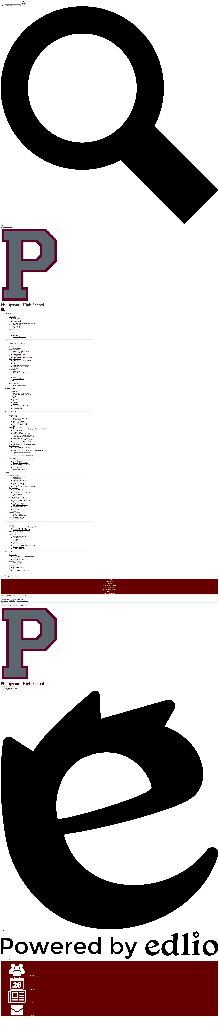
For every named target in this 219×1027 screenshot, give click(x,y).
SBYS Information (18, 467)
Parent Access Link (18, 449)
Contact (32, 1015)
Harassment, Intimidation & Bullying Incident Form (27, 527)
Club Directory (13, 391)
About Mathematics (18, 371)
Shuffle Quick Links (9, 576)
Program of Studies (18, 489)
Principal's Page (17, 320)
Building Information (15, 324)
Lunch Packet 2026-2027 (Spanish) (22, 441)
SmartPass (15, 416)
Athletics (109, 591)
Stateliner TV (13, 555)
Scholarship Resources (19, 506)
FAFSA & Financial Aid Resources (22, 500)
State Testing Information (19, 480)
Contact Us (12, 332)
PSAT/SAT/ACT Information (21, 503)
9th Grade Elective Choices (20, 515)
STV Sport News (17, 564)
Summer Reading (17, 461)
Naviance (15, 502)
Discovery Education (18, 421)
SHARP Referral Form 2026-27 (21, 530)
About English (17, 348)
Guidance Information (19, 477)
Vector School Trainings (19, 544)
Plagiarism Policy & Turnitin (20, 366)
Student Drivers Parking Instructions (22, 435)
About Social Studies (18, 379)
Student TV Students (18, 559)
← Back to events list (7, 605)
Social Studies (13, 377)
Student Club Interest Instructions (22, 394)
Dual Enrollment (17, 494)
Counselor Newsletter (18, 483)
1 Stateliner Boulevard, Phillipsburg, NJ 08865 (13, 686)
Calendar (109, 580)
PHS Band (15, 404)
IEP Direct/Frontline (18, 539)
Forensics (15, 399)
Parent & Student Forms (15, 427)
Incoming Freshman (14, 512)
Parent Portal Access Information (21, 447)
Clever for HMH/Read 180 (20, 424)
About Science (17, 376)
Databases (15, 362)
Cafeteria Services (109, 587)
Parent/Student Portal (109, 585)
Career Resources (17, 508)
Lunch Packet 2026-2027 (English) (22, 439)
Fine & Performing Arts (15, 349)
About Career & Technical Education (23, 345)
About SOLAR (17, 382)
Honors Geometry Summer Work (22, 464)
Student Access (17, 419)
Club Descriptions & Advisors (21, 393)
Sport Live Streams (18, 562)
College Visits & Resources (20, 505)
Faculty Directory (17, 321)
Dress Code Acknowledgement (21, 452)
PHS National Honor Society (20, 405)
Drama (14, 397)
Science (11, 374)
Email (14, 334)
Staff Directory (34, 976)
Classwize (15, 540)
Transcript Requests (18, 518)
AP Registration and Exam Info (21, 492)
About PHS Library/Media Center (22, 360)
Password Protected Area (16, 531)
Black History (16, 368)
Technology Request (18, 547)
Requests (11, 569)
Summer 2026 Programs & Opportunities (24, 486)
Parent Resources (14, 446)
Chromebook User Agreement (21, 438)
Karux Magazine (13, 565)
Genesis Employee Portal (19, 536)
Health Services (13, 329)
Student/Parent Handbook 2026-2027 (23, 455)
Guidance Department (15, 475)
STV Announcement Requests (21, 570)
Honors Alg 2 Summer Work (20, 463)
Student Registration (109, 589)
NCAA (15, 495)
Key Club (15, 402)
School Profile (16, 318)
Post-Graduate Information (16, 517)
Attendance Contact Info (19, 337)
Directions (15, 335)
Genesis (109, 583)
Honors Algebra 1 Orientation (21, 372)
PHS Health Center (18, 330)
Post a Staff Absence (18, 537)
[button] (8, 313)
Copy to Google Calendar (8, 601)
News (31, 1002)
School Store (16, 327)
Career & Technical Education (17, 343)
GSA (14, 401)
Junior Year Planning (18, 509)
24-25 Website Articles (19, 567)
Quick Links (12, 534)
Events (2, 602)
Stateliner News (17, 558)
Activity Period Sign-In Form (20, 418)
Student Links (13, 415)
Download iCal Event (22, 601)
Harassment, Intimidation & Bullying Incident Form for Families (30, 429)
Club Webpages (13, 396)
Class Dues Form (17, 430)
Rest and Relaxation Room (20, 469)
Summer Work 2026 (14, 458)
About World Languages (19, 385)
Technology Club (17, 408)
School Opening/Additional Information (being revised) (28, 450)
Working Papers (17, 432)
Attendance (16, 456)
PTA (14, 453)
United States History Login (20, 423)
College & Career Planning (16, 497)
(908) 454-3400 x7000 (11, 688)
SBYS (11, 466)
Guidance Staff (17, 478)
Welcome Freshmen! (18, 514)
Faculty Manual (17, 533)
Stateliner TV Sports (14, 561)
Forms (11, 525)
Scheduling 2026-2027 (19, 491)
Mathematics (12, 369)
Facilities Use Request (19, 548)
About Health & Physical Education (22, 357)
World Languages (14, 383)
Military (15, 511)
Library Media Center (15, 359)
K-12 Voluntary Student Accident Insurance (24, 444)
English (11, 346)
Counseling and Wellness (19, 485)
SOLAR (11, 380)
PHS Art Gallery (17, 352)
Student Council (17, 407)
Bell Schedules (17, 326)
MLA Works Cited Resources (21, 365)
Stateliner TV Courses (19, 354)
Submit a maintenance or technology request (25, 545)
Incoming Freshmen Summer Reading (23, 460)
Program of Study (14, 488)
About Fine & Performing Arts (21, 351)
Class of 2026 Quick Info (19, 498)
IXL (14, 426)
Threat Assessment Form (19, 443)
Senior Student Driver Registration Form (24, 436)
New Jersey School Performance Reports (24, 323)
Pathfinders (16, 363)
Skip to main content (6, 227)
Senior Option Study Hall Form (21, 433)
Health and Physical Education (17, 356)
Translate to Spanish (109, 593)
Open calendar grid (20, 605)
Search (2, 5)
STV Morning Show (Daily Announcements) (25, 556)
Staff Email (109, 581)
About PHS (12, 317)
